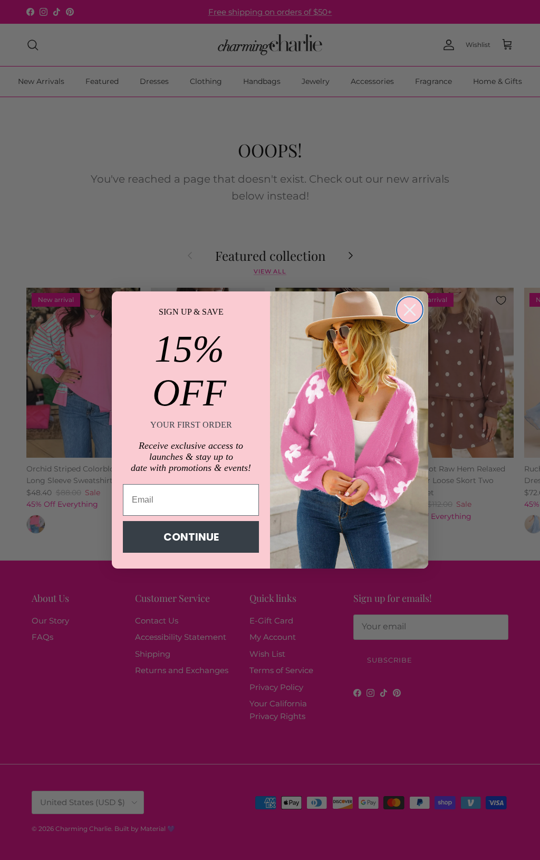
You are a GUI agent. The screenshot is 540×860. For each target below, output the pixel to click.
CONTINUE (191, 537)
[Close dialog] (410, 310)
